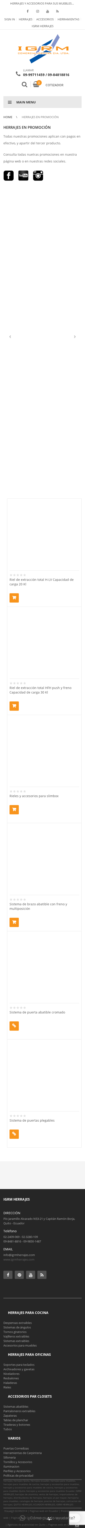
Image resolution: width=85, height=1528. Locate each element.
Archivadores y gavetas (18, 1369)
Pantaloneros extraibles (19, 1411)
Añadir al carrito (14, 598)
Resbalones (11, 1378)
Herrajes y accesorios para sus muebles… (42, 3)
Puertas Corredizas (16, 1448)
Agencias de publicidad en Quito (26, 1524)
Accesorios (45, 19)
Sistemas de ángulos (17, 1327)
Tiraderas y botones (16, 1425)
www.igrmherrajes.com (18, 1259)
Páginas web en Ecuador (44, 1511)
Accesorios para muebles (20, 1345)
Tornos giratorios (15, 1332)
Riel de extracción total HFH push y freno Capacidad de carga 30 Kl (40, 690)
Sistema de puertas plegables (32, 1120)
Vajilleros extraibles (16, 1336)
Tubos (7, 1429)
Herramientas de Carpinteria (22, 1453)
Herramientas (68, 19)
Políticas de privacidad (18, 1475)
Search (24, 84)
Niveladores (11, 1374)
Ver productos (14, 1026)
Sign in (9, 19)
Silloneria (9, 1457)
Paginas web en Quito (61, 1524)
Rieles (7, 1387)
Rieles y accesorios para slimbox (34, 796)
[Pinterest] (19, 1275)
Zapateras (10, 1416)
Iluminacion (11, 1466)
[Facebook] (27, 11)
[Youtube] (47, 11)
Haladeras (10, 1383)
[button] (47, 1518)
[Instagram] (37, 11)
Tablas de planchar (15, 1420)
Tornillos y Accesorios (17, 1462)
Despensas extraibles (17, 1323)
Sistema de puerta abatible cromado (37, 1012)
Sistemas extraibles (16, 1341)
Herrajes (25, 19)
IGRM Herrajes (42, 26)
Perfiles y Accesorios (17, 1471)
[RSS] (57, 11)
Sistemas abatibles (15, 1406)
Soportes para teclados (18, 1365)
